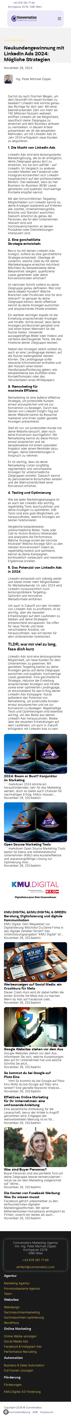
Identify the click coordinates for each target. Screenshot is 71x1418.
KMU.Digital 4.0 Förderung (22, 1391)
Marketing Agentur (17, 1283)
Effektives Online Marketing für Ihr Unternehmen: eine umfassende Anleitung (26, 1101)
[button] (6, 1412)
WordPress (11, 1322)
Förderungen (13, 1384)
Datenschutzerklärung (17, 1412)
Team (8, 1293)
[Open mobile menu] (59, 18)
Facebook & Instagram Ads (23, 1346)
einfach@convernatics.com (35, 1267)
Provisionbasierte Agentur (22, 1288)
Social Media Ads (16, 1341)
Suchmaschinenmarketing (22, 1312)
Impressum (46, 1412)
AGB (35, 1412)
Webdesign (11, 1307)
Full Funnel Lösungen (18, 1370)
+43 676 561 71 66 (24, 2)
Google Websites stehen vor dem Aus (33, 1049)
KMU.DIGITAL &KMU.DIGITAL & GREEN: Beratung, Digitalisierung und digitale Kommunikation (35, 916)
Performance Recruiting (20, 1351)
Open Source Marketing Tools (27, 844)
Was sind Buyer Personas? (25, 1169)
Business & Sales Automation (24, 1365)
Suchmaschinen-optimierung (24, 1317)
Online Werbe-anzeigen (20, 1336)
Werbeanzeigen (15, 40)
